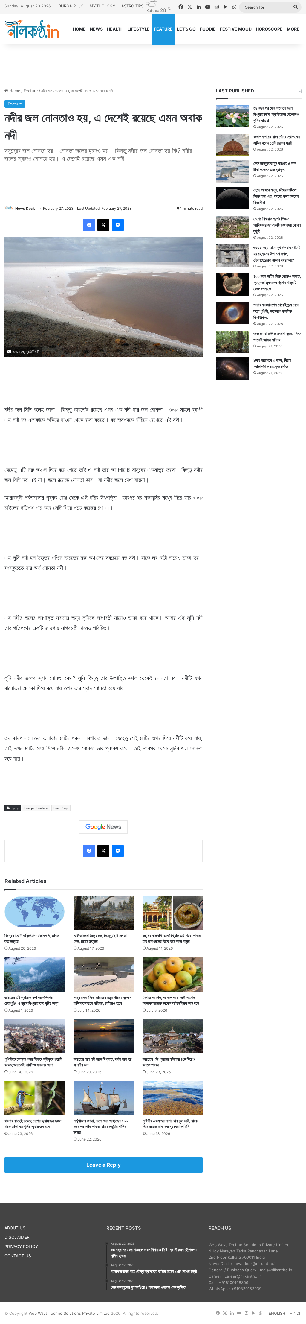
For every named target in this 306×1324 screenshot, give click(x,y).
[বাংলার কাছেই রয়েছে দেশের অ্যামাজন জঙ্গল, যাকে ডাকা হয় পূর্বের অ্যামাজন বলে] (34, 1098)
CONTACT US (17, 1255)
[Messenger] (118, 225)
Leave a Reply (103, 1165)
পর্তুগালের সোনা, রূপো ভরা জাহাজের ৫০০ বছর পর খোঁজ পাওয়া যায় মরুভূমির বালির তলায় (101, 1126)
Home (14, 90)
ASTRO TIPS (132, 6)
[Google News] (103, 827)
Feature (31, 90)
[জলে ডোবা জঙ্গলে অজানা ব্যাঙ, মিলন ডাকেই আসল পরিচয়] (232, 342)
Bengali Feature (36, 808)
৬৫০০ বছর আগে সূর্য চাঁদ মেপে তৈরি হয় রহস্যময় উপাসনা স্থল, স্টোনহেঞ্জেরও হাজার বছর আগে (276, 253)
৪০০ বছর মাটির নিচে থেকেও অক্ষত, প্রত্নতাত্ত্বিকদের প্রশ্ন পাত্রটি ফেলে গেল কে (277, 282)
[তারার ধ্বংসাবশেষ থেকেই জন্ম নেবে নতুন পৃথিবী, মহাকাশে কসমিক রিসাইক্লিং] (232, 313)
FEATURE (163, 28)
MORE (293, 28)
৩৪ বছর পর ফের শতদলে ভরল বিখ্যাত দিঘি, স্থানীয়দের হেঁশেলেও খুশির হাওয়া (276, 114)
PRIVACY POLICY (21, 1246)
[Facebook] (89, 225)
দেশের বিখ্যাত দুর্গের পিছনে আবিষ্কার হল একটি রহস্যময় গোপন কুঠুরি (277, 225)
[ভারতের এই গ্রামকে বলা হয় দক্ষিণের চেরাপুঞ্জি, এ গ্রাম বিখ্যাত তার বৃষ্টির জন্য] (34, 974)
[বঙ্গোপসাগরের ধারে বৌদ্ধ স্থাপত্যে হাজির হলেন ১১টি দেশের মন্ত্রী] (232, 145)
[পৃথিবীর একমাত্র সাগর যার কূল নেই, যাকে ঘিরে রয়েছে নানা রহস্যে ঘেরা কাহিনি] (173, 1098)
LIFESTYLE (139, 28)
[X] (103, 225)
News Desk (25, 208)
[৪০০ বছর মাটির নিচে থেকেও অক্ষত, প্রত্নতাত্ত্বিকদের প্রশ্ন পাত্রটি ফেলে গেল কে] (232, 284)
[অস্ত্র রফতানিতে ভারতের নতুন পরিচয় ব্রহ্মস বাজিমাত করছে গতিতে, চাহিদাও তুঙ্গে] (104, 974)
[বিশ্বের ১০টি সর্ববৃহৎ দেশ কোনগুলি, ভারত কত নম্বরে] (34, 913)
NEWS (96, 28)
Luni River (60, 808)
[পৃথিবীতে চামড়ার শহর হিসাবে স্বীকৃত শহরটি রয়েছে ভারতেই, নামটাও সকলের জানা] (34, 1036)
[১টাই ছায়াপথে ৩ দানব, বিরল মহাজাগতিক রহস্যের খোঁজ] (232, 368)
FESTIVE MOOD (236, 28)
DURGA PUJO (71, 6)
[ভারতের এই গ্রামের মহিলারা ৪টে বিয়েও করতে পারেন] (173, 1036)
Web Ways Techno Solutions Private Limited (69, 1313)
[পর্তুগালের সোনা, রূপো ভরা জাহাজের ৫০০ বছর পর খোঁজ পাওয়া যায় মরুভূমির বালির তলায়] (104, 1098)
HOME (79, 28)
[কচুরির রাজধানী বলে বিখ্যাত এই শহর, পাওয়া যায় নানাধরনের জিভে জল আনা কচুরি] (173, 913)
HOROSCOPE (269, 28)
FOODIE (208, 28)
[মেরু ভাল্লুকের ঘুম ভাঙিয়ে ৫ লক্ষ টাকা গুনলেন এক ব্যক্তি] (232, 171)
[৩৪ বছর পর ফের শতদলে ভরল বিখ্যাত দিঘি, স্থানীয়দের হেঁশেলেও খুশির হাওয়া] (232, 116)
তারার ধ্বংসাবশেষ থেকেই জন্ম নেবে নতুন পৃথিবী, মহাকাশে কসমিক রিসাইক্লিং (276, 311)
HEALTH (115, 28)
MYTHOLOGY (102, 6)
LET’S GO (186, 28)
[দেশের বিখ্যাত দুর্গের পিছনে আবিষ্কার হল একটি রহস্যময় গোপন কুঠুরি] (232, 227)
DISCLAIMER (17, 1237)
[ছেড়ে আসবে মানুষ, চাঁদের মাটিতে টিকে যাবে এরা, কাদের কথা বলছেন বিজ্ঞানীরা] (232, 198)
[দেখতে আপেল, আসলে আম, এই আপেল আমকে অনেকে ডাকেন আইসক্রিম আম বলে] (173, 974)
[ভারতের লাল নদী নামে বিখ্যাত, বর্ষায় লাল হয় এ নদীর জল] (104, 1036)
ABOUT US (14, 1228)
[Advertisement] (153, 63)
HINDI (295, 1313)
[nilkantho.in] (31, 29)
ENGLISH (277, 1313)
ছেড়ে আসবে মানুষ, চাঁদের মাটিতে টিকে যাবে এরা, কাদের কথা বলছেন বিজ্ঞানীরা (276, 196)
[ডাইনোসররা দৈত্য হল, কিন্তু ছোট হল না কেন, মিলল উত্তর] (104, 913)
